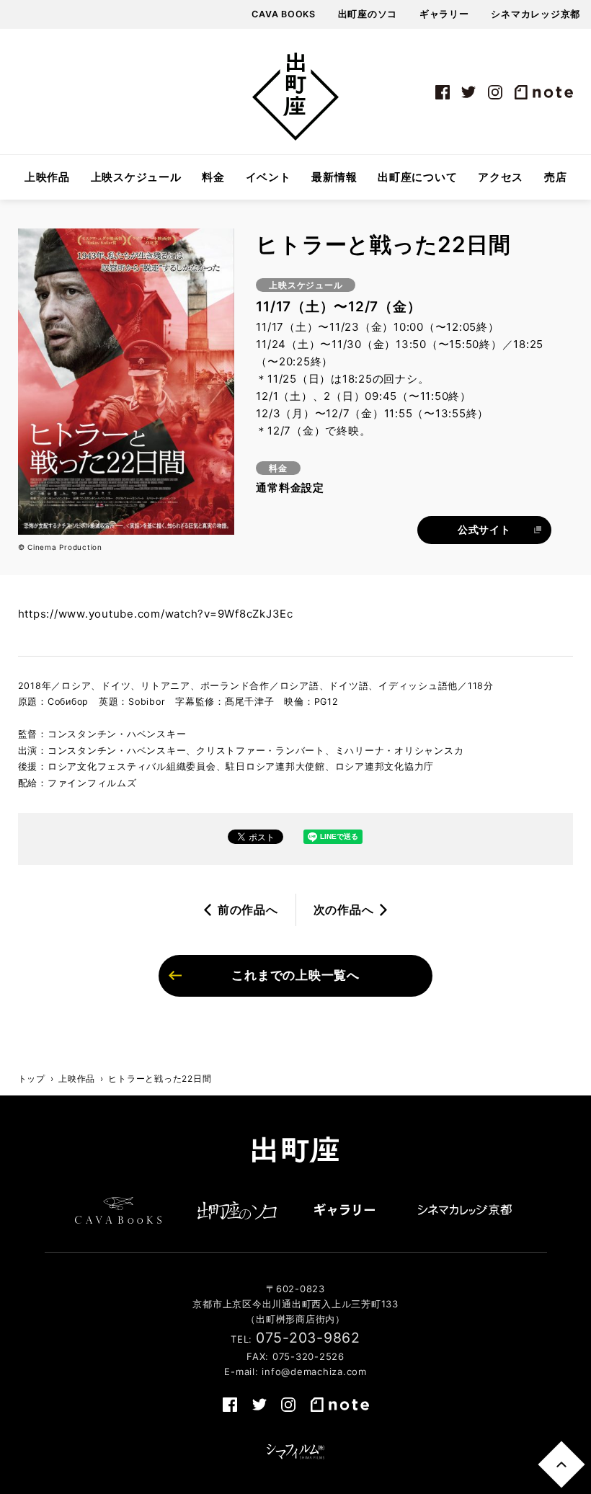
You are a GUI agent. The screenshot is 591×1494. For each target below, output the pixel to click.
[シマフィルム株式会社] (295, 1452)
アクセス (500, 177)
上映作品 (47, 177)
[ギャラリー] (344, 1209)
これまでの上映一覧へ (295, 975)
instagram (495, 92)
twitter (469, 92)
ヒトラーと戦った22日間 (159, 1078)
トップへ (561, 1464)
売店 (555, 177)
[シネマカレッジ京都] (464, 1210)
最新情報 (334, 177)
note (543, 92)
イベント (268, 177)
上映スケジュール (136, 177)
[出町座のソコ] (237, 1210)
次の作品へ (344, 909)
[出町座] (295, 96)
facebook (442, 92)
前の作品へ (248, 909)
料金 (213, 177)
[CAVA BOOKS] (118, 1210)
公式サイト (484, 529)
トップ (31, 1078)
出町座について (417, 177)
